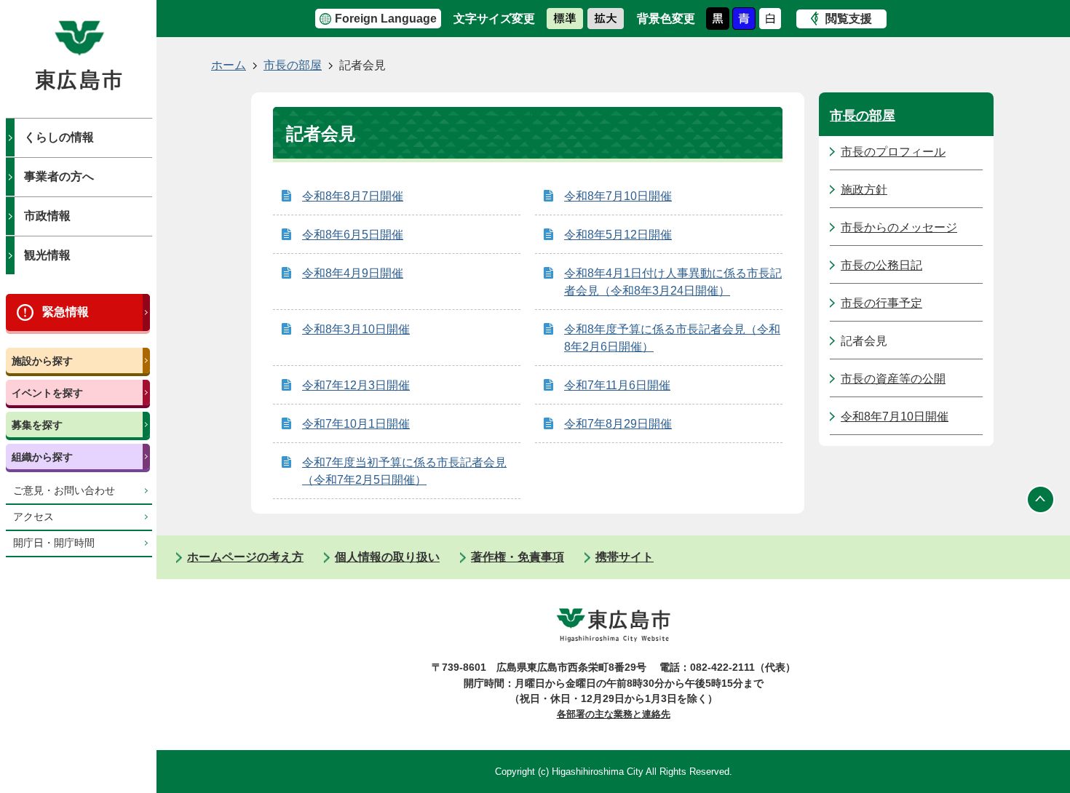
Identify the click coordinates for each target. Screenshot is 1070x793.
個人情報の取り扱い (387, 557)
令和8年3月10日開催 (356, 329)
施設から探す (42, 361)
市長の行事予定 (881, 303)
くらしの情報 (59, 137)
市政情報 (47, 216)
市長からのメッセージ (899, 227)
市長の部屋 (292, 65)
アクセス (33, 516)
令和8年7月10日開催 (618, 196)
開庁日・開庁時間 (54, 543)
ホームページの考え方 (245, 557)
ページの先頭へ (1040, 499)
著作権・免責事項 (517, 557)
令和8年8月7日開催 (352, 196)
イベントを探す (47, 393)
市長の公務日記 (881, 265)
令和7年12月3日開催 (356, 385)
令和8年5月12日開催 (618, 234)
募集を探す (37, 425)
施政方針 (864, 189)
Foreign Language (386, 18)
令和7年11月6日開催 (617, 385)
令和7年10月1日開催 (356, 424)
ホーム (228, 65)
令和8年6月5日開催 (352, 234)
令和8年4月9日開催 (352, 273)
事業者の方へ (59, 176)
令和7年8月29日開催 (618, 424)
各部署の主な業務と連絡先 (613, 714)
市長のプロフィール (893, 152)
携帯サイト (624, 557)
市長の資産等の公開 (893, 378)
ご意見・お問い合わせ (64, 490)
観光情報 (47, 255)
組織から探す (42, 457)
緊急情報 (65, 312)
